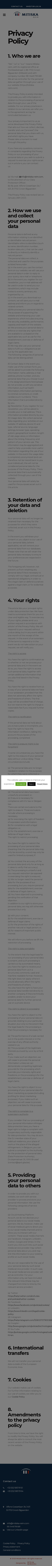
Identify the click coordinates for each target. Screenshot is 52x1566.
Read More (42, 784)
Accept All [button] (21, 784)
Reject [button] (31, 784)
